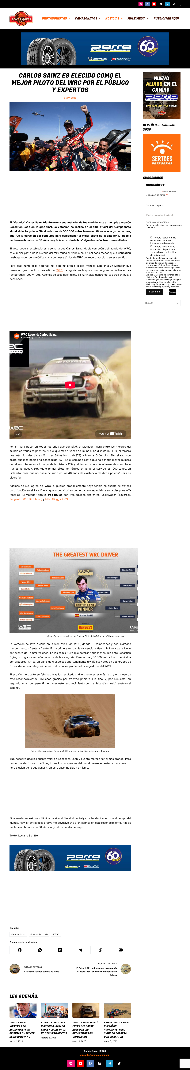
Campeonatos (86, 18)
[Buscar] (179, 4)
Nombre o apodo (154, 205)
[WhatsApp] (40, 950)
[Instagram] (140, 4)
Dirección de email (157, 194)
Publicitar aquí (166, 18)
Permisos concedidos (157, 222)
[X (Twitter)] (161, 4)
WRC (59, 270)
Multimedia (136, 18)
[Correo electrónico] (121, 950)
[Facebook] (147, 4)
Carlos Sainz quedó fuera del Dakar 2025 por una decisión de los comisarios (85, 1030)
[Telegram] (167, 4)
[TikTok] (174, 4)
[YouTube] (154, 4)
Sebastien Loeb (39, 934)
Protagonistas (54, 18)
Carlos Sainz (18, 934)
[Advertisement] (70, 199)
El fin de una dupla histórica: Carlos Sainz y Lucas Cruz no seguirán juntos (54, 1028)
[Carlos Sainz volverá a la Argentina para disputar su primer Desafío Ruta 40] (23, 1010)
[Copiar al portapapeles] (101, 950)
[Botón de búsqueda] (177, 303)
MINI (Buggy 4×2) (56, 499)
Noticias (112, 18)
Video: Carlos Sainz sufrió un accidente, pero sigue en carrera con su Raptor (117, 1030)
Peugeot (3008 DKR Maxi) (26, 499)
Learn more (176, 284)
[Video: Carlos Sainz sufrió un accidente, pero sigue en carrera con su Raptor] (117, 1010)
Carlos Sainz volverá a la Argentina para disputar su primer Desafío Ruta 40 (22, 1030)
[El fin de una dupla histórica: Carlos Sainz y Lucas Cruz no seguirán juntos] (54, 1010)
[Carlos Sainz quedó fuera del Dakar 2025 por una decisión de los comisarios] (85, 1010)
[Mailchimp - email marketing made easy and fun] (172, 294)
